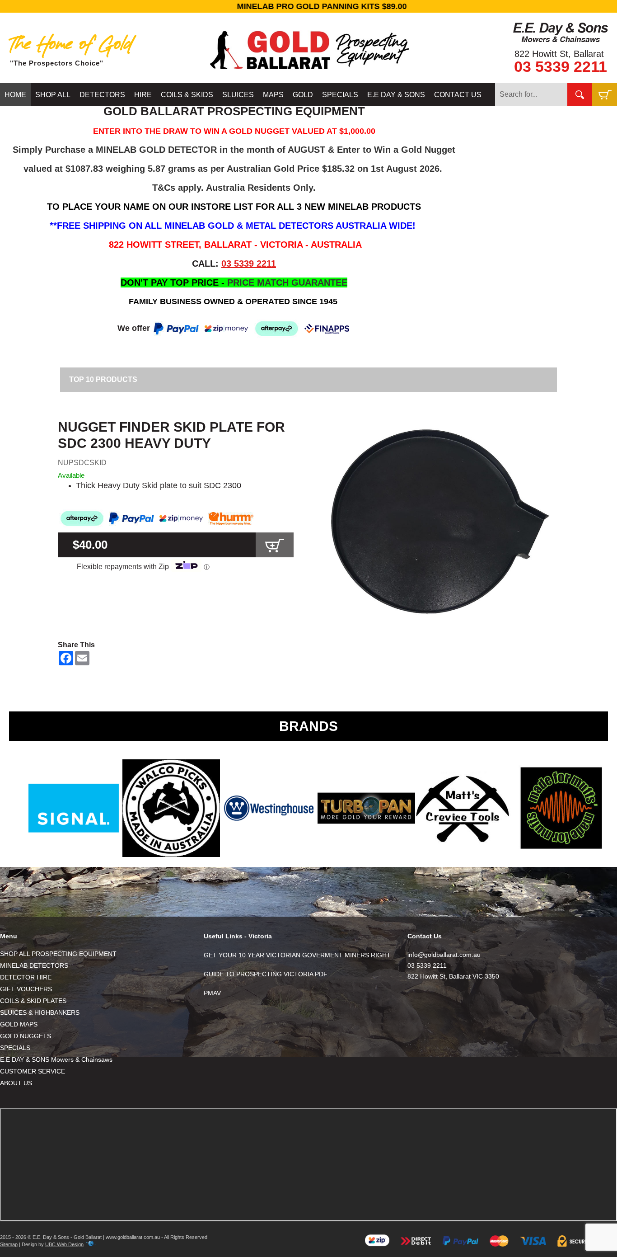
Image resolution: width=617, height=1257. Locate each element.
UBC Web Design (64, 1244)
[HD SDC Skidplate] (443, 521)
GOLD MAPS (18, 1024)
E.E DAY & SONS (396, 95)
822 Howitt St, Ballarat (559, 54)
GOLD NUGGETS (25, 1036)
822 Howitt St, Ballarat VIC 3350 (453, 976)
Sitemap (9, 1244)
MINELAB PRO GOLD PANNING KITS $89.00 (308, 6)
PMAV (212, 993)
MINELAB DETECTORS (34, 965)
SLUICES (238, 95)
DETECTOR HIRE (25, 977)
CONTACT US (457, 95)
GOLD (303, 95)
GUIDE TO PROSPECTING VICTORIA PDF (265, 974)
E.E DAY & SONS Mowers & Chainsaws (56, 1059)
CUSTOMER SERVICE (32, 1071)
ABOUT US (16, 1083)
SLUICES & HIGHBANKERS (39, 1012)
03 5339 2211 (560, 66)
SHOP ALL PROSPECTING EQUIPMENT (58, 953)
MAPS (273, 95)
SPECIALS (340, 95)
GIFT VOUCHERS (26, 989)
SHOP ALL (52, 95)
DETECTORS (102, 95)
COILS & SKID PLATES (33, 1000)
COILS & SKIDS (187, 95)
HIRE (143, 95)
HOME (15, 95)
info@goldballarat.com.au (444, 954)
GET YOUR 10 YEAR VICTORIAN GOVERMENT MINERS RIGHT (297, 955)
